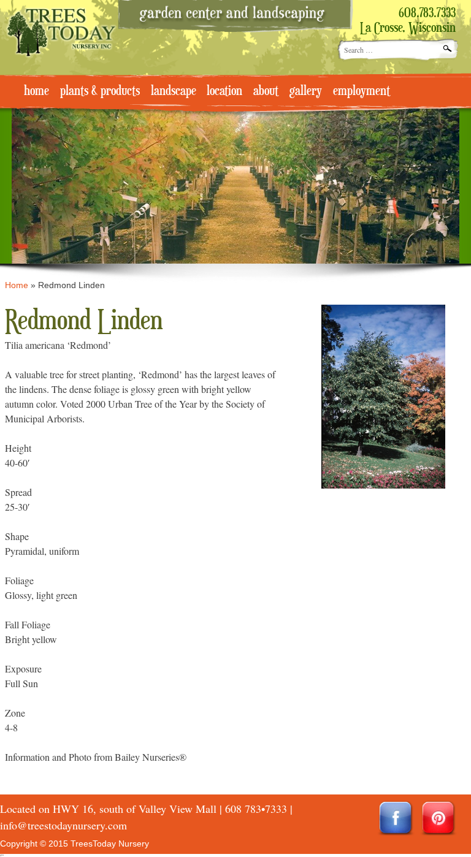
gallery (305, 91)
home (36, 91)
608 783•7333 (256, 808)
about (265, 91)
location (224, 91)
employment (361, 91)
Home (16, 285)
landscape (173, 91)
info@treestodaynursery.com (63, 825)
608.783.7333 (427, 13)
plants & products (100, 91)
